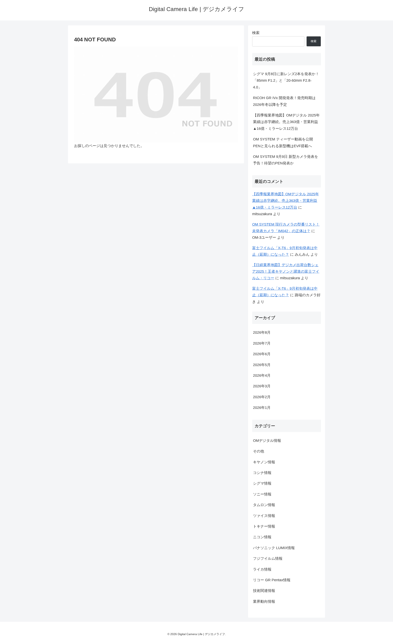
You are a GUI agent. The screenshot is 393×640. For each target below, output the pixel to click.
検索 (256, 33)
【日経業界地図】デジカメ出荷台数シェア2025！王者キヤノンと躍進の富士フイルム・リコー (285, 271)
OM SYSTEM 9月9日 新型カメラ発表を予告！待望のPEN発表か (285, 160)
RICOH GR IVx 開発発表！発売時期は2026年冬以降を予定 (284, 101)
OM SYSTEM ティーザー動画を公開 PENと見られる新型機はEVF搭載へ (283, 142)
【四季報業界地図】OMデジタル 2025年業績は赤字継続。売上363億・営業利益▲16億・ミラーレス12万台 (286, 122)
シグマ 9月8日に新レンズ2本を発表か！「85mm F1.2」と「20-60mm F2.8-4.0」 (286, 80)
